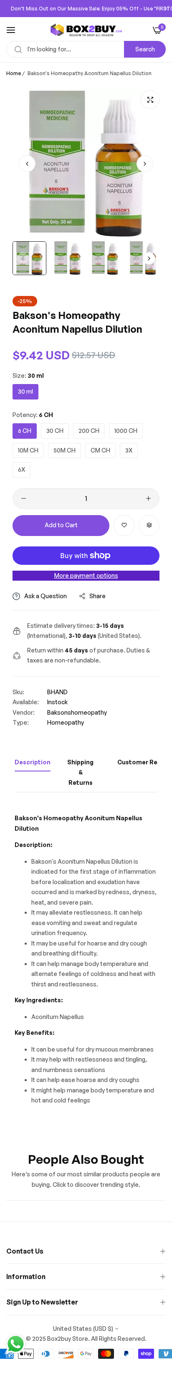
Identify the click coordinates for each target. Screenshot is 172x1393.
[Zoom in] (150, 99)
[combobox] (86, 49)
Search (145, 49)
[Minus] (23, 498)
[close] (166, 8)
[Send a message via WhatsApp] (15, 1343)
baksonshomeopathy (77, 712)
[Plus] (148, 498)
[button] (145, 163)
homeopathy (65, 722)
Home (13, 73)
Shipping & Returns (80, 772)
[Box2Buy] (86, 29)
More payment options (86, 575)
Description (33, 762)
